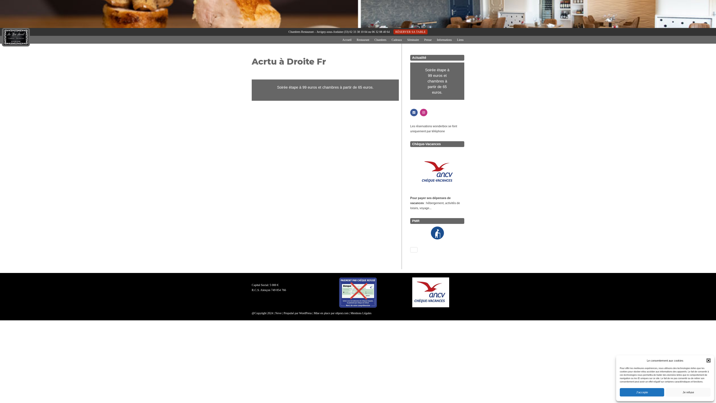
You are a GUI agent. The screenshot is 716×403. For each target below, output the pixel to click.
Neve (278, 313)
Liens (460, 39)
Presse (428, 39)
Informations (444, 39)
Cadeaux (397, 39)
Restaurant (363, 39)
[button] (708, 360)
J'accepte (642, 392)
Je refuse (688, 392)
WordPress (305, 313)
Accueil (346, 39)
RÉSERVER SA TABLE (410, 31)
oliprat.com (341, 313)
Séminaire (413, 39)
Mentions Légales (361, 313)
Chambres (380, 39)
